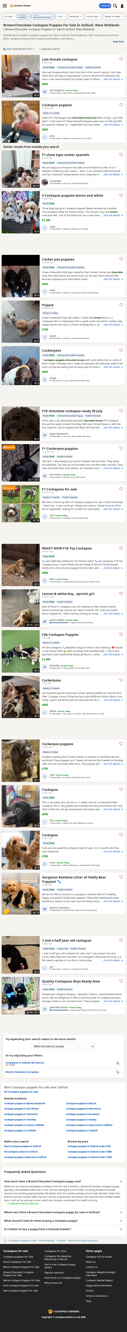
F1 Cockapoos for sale (59, 489)
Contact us (92, 1266)
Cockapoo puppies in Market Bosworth (24, 1103)
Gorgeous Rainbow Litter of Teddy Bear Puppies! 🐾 (74, 879)
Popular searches (54, 1272)
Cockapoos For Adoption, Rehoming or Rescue (58, 1258)
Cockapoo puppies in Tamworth (21, 1114)
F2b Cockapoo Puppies (60, 634)
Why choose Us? (53, 1282)
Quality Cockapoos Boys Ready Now (71, 981)
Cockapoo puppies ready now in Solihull (25, 1157)
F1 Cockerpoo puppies (60, 448)
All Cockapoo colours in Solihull (21, 1151)
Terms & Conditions (96, 1295)
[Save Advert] (121, 59)
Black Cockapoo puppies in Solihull (22, 1146)
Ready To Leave (112, 16)
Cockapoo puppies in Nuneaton (83, 1114)
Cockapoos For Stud (55, 1251)
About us (91, 1261)
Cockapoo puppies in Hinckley (20, 1119)
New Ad (106, 5)
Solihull (61, 1240)
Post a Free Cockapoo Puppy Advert (59, 1266)
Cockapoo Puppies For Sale (23, 1240)
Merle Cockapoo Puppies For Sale (21, 1280)
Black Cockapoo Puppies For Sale (21, 1266)
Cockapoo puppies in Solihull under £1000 (90, 1151)
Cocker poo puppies (58, 259)
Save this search (51, 48)
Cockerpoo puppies (57, 744)
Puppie (48, 305)
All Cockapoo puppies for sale (21, 1091)
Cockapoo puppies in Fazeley (81, 1119)
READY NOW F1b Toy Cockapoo (67, 548)
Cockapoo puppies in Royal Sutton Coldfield (89, 1125)
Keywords (74, 16)
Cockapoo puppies (57, 105)
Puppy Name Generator (99, 1285)
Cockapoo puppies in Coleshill (82, 1130)
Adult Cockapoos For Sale (17, 1261)
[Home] (4, 1240)
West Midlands (47, 1240)
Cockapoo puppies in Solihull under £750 (89, 1146)
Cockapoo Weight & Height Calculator (100, 1274)
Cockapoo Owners (22, 6)
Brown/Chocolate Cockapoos (83, 1240)
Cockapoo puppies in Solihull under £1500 (90, 1157)
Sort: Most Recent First (19, 48)
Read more (118, 41)
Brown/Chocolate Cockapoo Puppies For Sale (18, 1274)
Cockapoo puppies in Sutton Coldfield (24, 1125)
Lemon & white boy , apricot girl (68, 593)
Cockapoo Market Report (99, 1280)
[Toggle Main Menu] (5, 6)
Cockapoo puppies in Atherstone (83, 1108)
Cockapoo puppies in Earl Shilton (21, 1108)
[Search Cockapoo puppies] (115, 6)
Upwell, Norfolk (78, 622)
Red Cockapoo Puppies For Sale (20, 1290)
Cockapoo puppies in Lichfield (20, 1130)
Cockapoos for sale (15, 1251)
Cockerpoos (51, 350)
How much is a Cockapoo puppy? (62, 1277)
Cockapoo (50, 789)
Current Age (92, 16)
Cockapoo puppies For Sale (18, 1256)
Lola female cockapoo (59, 59)
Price (60, 16)
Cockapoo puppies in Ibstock (81, 1103)
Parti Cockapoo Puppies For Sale (21, 1285)
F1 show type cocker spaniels (65, 155)
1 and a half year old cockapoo (66, 940)
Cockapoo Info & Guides (99, 1256)
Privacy (90, 1290)
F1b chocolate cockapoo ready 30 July (72, 411)
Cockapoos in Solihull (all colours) (25, 1063)
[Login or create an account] (122, 6)
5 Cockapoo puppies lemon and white (72, 195)
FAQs (88, 1301)
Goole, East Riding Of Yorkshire (84, 1010)
